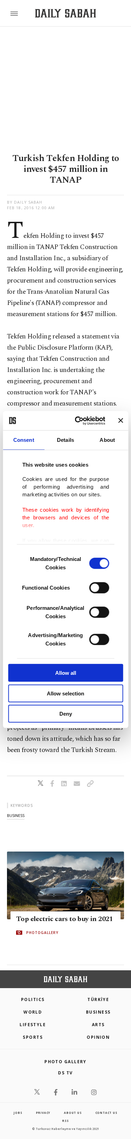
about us (72, 1113)
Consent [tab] (23, 440)
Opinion (98, 1037)
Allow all (65, 673)
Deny (65, 714)
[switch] (99, 587)
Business (98, 1012)
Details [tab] (65, 440)
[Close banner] (120, 420)
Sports (33, 1037)
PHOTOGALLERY (42, 932)
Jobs (18, 1113)
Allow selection (65, 693)
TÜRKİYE (98, 999)
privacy (43, 1113)
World (32, 1012)
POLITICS (33, 999)
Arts (98, 1025)
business (15, 815)
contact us (106, 1113)
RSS (65, 1121)
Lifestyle (33, 1025)
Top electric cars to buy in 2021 (64, 919)
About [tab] (107, 440)
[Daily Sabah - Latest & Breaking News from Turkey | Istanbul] (65, 13)
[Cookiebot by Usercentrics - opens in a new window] (78, 420)
